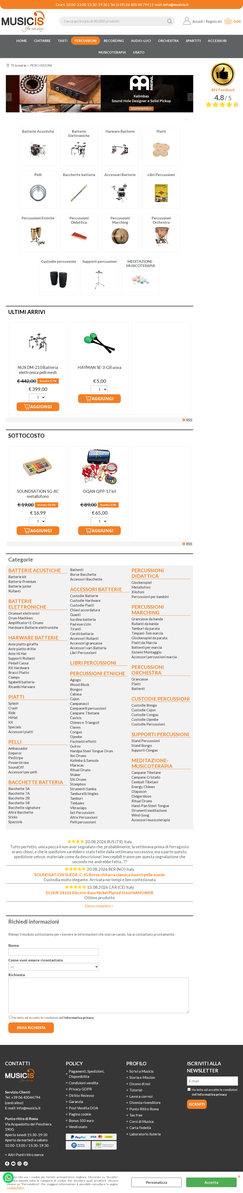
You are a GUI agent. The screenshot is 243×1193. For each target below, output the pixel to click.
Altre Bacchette (20, 812)
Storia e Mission (142, 1077)
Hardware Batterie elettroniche (33, 627)
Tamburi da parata (145, 628)
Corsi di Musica (141, 1121)
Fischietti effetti (83, 741)
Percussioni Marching (147, 609)
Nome (13, 945)
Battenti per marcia (146, 647)
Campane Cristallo (145, 777)
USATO (139, 52)
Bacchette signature (24, 807)
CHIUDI (239, 1176)
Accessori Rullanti (84, 638)
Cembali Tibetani (144, 782)
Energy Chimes (143, 787)
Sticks (13, 817)
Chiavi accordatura (85, 610)
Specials (14, 727)
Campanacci (79, 703)
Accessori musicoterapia (150, 820)
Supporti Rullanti (21, 658)
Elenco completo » (99, 906)
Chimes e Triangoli (84, 722)
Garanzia (76, 1101)
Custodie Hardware (85, 600)
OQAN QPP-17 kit (99, 491)
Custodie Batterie (84, 596)
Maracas (77, 765)
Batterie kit (17, 577)
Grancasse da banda (147, 619)
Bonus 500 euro (81, 1120)
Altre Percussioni (83, 817)
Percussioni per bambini (150, 596)
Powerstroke (18, 762)
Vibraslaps (78, 808)
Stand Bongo (141, 745)
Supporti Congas (144, 750)
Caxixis (76, 718)
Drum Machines (20, 618)
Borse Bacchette (83, 574)
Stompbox (78, 784)
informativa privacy (79, 1018)
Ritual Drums (80, 770)
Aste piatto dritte (22, 649)
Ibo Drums (78, 755)
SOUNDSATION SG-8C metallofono (38, 494)
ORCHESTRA (168, 41)
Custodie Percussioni (148, 724)
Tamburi (76, 798)
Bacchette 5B (19, 803)
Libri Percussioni (83, 652)
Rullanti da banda (145, 623)
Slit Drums (78, 779)
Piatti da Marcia (144, 642)
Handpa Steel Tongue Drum (91, 751)
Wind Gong (140, 815)
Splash (13, 703)
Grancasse (139, 679)
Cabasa (76, 694)
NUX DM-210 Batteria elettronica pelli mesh (38, 370)
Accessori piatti (20, 732)
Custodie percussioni (160, 699)
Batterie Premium (22, 581)
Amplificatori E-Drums (25, 623)
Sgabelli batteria (21, 682)
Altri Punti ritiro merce (26, 1154)
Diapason (139, 791)
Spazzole (15, 822)
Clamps (14, 677)
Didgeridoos (141, 796)
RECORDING (114, 41)
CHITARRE (42, 41)
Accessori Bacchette (86, 579)
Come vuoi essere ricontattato (35, 960)
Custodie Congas (145, 714)
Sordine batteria (83, 619)
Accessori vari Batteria (88, 648)
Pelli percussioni (83, 822)
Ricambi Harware (21, 687)
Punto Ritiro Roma (144, 1109)
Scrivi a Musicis (141, 1071)
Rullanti (14, 591)
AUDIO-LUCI (141, 41)
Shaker (75, 774)
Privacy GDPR (80, 1089)
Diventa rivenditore (145, 1102)
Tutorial (135, 1090)
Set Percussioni (82, 812)
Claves (75, 727)
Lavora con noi (141, 1096)
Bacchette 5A (19, 788)
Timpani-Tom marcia (147, 633)
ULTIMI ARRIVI (26, 312)
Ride (11, 713)
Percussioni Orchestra (147, 670)
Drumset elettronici (23, 613)
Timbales (77, 803)
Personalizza (156, 1182)
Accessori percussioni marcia (154, 657)
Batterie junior (20, 586)
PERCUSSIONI (86, 41)
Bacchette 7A (19, 793)
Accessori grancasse (86, 643)
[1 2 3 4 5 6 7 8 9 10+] (38, 398)
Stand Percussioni (145, 741)
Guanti (75, 614)
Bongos (76, 689)
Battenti (76, 569)
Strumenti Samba (83, 789)
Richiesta (16, 974)
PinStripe (15, 758)
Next (190, 97)
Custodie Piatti (82, 605)
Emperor (15, 753)
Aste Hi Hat (17, 653)
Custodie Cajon (143, 710)
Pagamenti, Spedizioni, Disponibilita (86, 1074)
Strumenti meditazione (149, 810)
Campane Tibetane (84, 713)
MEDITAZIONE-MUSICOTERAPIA (152, 763)
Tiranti (75, 629)
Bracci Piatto (18, 672)
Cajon (74, 699)
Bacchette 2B (19, 798)
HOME (21, 41)
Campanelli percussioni (88, 708)
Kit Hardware (18, 668)
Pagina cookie (80, 1114)
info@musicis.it (176, 4)
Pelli (15, 742)
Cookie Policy (15, 1187)
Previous (9, 97)
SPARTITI (193, 41)
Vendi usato (78, 1127)
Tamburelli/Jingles (84, 793)
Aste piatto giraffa (23, 644)
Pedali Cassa (18, 663)
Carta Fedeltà (140, 1127)
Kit (10, 722)
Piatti (16, 697)
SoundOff (16, 767)
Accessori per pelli (22, 772)
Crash (13, 708)
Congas (76, 732)
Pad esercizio (80, 624)
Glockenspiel (141, 582)
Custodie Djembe (145, 719)
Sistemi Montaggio (146, 652)
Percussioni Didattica (147, 573)
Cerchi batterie (82, 633)
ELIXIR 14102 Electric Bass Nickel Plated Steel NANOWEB (99, 892)
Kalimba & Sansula (84, 760)
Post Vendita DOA (83, 1108)
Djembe (76, 737)
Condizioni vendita (83, 1083)
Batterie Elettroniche (27, 604)
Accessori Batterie (96, 589)
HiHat (13, 717)
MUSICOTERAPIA (112, 52)
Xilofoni (137, 592)
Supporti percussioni (160, 734)
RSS (189, 420)
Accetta (211, 1182)
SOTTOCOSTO (26, 435)
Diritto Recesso (81, 1095)
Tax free (135, 1115)
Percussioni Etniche (97, 673)
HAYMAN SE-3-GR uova (99, 367)
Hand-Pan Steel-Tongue (150, 805)
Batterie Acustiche (34, 570)
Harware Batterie (33, 637)
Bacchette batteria (35, 782)
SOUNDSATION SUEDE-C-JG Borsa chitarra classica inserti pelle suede (99, 874)
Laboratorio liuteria (145, 1134)
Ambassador (18, 748)
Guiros (75, 746)
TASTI (62, 41)
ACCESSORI (217, 41)
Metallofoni (140, 587)
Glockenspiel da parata (149, 638)
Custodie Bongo (144, 705)
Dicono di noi (139, 1084)
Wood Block (79, 684)
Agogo (75, 680)
